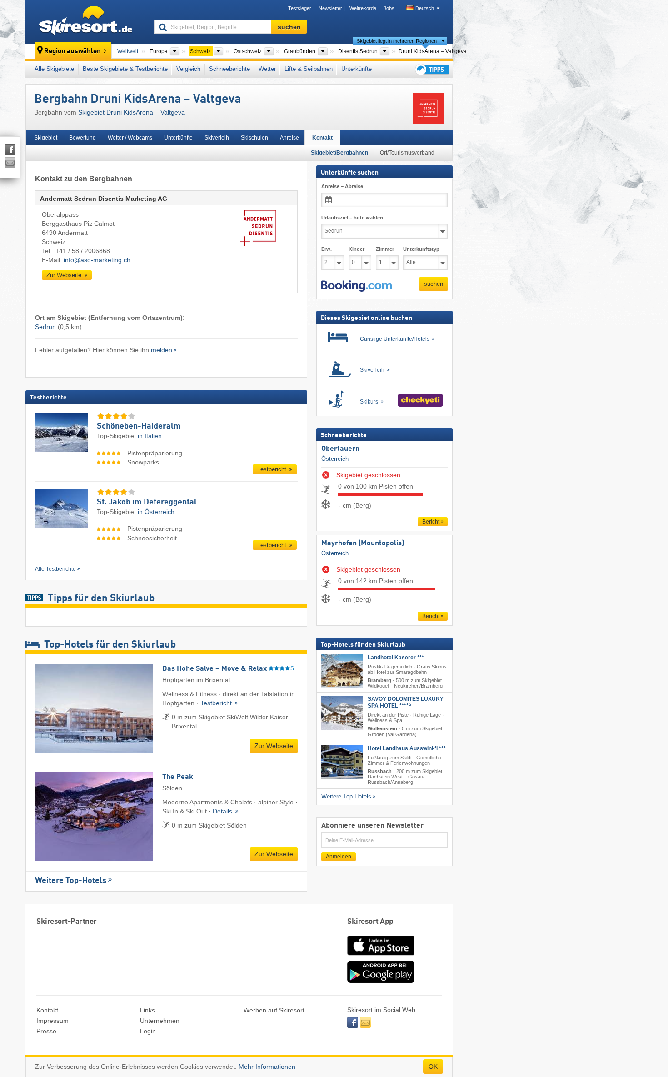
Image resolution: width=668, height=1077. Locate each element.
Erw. (326, 249)
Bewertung (82, 138)
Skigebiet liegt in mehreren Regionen (397, 41)
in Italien (150, 435)
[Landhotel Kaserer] (342, 671)
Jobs (389, 8)
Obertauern (340, 449)
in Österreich (156, 511)
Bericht (430, 522)
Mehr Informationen (267, 1066)
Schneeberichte (229, 68)
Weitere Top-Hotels (70, 881)
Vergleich (188, 68)
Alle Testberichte (55, 569)
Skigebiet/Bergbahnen (339, 153)
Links (147, 1010)
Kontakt (322, 138)
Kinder (356, 249)
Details (223, 811)
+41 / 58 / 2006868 (82, 250)
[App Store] (380, 956)
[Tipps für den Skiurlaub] (431, 69)
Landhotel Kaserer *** (396, 657)
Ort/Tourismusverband (407, 153)
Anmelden (338, 856)
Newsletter (330, 8)
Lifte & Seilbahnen (308, 68)
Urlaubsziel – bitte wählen (352, 217)
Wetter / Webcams (130, 138)
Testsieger (299, 8)
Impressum (52, 1020)
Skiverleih (216, 138)
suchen (433, 283)
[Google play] (380, 981)
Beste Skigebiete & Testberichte (125, 68)
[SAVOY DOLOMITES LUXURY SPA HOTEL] (342, 713)
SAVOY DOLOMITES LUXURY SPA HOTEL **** (406, 702)
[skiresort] (85, 21)
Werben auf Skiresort (274, 1010)
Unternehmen (159, 1020)
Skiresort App (370, 922)
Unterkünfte (356, 68)
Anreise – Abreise (342, 186)
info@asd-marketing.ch (97, 260)
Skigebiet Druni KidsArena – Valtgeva (131, 112)
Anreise (289, 138)
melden (161, 350)
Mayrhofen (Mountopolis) (362, 543)
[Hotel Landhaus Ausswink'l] (342, 762)
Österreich (335, 458)
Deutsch (424, 8)
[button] (356, 286)
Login (148, 1031)
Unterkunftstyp (421, 249)
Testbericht (272, 469)
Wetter (267, 68)
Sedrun (45, 326)
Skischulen (254, 138)
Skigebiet (45, 138)
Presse (46, 1031)
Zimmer (385, 249)
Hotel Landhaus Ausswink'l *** (407, 748)
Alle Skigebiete (54, 68)
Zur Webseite (64, 275)
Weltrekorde (362, 8)
